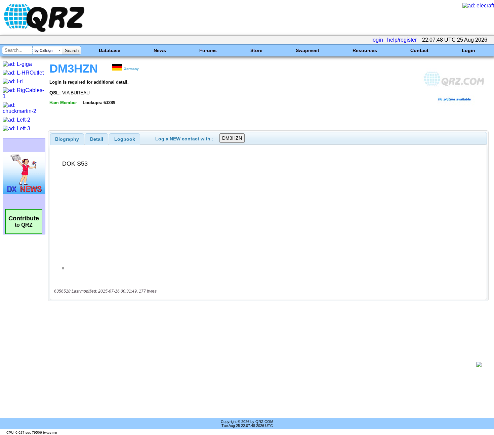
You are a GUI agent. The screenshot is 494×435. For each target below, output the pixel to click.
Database (109, 50)
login (377, 40)
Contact (419, 50)
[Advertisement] (263, 364)
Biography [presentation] (67, 139)
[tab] (67, 139)
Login (468, 50)
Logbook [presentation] (124, 139)
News (160, 50)
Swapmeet (307, 50)
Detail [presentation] (96, 139)
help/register (402, 40)
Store (256, 50)
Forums (208, 50)
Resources (365, 50)
